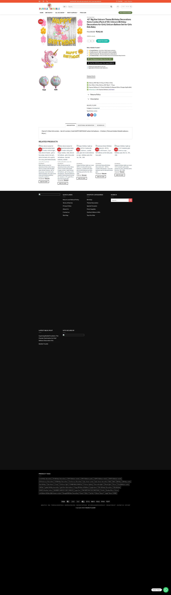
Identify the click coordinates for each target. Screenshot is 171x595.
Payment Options (81, 505)
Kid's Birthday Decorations (105, 487)
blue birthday (42, 484)
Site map (127, 505)
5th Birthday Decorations (59, 478)
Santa (81, 493)
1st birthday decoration (45, 478)
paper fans (77, 490)
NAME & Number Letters (45, 490)
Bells (114, 481)
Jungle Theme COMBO (111, 493)
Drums (114, 484)
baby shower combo (88, 481)
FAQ (49, 505)
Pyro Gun (83, 12)
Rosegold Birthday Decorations (71, 493)
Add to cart (103, 41)
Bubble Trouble (43, 344)
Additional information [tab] (86, 125)
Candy (56, 484)
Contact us (66, 212)
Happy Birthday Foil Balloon (81, 487)
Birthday (89, 199)
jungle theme (93, 487)
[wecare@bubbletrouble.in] (40, 1)
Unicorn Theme (99, 493)
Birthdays (48, 12)
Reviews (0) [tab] (100, 125)
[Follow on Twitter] (120, 1)
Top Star (91, 493)
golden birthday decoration (52, 487)
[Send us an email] (121, 1)
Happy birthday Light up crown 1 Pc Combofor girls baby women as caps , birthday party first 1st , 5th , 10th (123, 167)
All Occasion (59, 12)
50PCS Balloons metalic (73, 478)
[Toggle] (88, 95)
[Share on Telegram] (94, 114)
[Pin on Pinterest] (91, 114)
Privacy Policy (67, 206)
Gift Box (41, 487)
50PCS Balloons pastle (87, 478)
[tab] (91, 76)
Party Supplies (72, 12)
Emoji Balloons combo (123, 484)
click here (111, 89)
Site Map (65, 215)
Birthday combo (93, 111)
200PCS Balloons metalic (115, 478)
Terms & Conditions (57, 505)
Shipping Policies (70, 505)
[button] (126, 6)
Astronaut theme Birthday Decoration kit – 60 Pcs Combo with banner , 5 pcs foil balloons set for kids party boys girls (104, 168)
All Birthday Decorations (61, 481)
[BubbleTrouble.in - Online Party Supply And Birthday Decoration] (49, 6)
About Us (66, 209)
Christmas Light (64, 484)
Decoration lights (98, 484)
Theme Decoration (92, 203)
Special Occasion (92, 206)
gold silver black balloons (66, 487)
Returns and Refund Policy (71, 199)
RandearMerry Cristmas (112, 490)
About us (44, 505)
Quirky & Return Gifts (93, 212)
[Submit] (111, 6)
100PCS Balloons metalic (100, 478)
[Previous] (38, 166)
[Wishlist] (117, 6)
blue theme (50, 484)
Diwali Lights (108, 484)
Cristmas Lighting (88, 484)
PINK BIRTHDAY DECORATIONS (90, 490)
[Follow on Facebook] (116, 1)
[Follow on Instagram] (118, 1)
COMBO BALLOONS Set (75, 484)
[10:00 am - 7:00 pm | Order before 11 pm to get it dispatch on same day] (44, 1)
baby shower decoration (101, 481)
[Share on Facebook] (88, 114)
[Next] (131, 166)
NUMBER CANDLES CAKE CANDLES (63, 490)
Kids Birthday (117, 487)
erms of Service (68, 203)
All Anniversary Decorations (46, 481)
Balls (110, 481)
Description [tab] (71, 125)
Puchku (102, 490)
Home (41, 12)
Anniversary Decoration (75, 481)
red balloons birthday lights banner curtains (50, 493)
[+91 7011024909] (47, 1)
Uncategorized (90, 17)
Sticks (86, 493)
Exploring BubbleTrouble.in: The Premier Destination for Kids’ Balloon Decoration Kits (48, 338)
